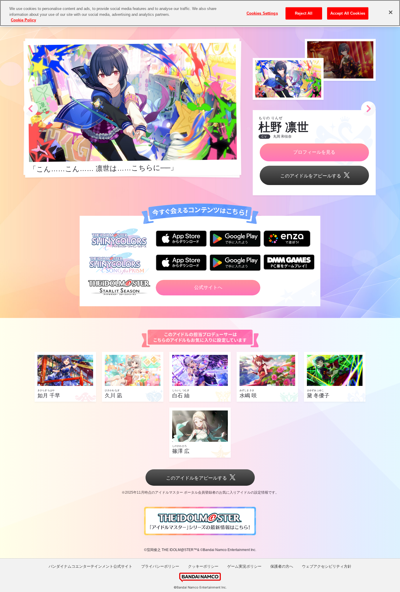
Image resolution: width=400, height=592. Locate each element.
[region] (200, 13)
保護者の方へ (281, 566)
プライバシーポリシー (160, 566)
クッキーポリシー (203, 566)
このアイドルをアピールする (310, 175)
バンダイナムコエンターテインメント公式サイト (90, 566)
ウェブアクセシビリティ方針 (326, 566)
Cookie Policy (23, 20)
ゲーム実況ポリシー (244, 566)
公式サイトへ (208, 287)
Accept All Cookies (347, 13)
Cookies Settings (262, 13)
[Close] (390, 12)
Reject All (303, 13)
